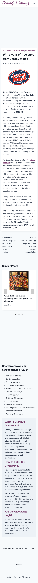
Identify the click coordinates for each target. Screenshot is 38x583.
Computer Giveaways (15, 385)
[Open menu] (34, 3)
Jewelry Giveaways (14, 404)
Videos (19, 565)
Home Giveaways (13, 401)
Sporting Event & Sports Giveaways (20, 408)
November (20, 51)
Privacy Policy (8, 548)
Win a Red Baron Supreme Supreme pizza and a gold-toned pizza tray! (18, 298)
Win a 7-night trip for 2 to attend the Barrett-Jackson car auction (9, 244)
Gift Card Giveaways (14, 398)
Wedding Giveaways (14, 414)
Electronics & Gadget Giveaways (19, 388)
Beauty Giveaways (13, 376)
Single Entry (30, 51)
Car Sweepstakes (13, 379)
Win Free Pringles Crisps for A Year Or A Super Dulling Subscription (28, 244)
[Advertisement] (19, 29)
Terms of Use (21, 548)
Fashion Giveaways (14, 392)
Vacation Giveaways (14, 411)
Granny (7, 63)
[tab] (15, 314)
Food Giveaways (9, 51)
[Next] (32, 291)
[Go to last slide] (5, 291)
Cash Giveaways (13, 382)
